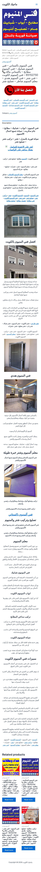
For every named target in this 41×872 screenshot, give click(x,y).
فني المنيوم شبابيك (15, 105)
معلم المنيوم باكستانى (15, 175)
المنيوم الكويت (20, 108)
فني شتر (15, 103)
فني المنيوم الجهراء (31, 105)
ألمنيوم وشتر (34, 50)
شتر (9, 196)
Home (4, 50)
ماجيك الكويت (9, 4)
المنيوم (5, 105)
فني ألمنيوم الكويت (26, 103)
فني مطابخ (6, 103)
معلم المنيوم (11, 334)
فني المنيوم (34, 100)
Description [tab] (6, 123)
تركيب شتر (28, 742)
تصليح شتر (29, 198)
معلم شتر (35, 745)
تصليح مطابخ (11, 201)
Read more (9, 800)
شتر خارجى (35, 324)
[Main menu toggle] (36, 4)
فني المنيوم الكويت (10, 198)
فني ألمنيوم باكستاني (20, 100)
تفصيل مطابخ (21, 201)
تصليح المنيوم (15, 745)
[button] (35, 12)
